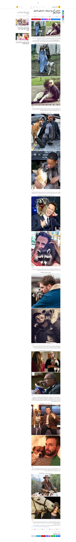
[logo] (56, 7)
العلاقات (28, 31)
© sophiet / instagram (57, 106)
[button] (27, 26)
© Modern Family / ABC (57, 395)
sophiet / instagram (41, 526)
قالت (59, 110)
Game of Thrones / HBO (34, 526)
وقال (59, 469)
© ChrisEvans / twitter (57, 466)
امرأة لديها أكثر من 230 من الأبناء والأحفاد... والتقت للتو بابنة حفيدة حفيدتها (23, 28)
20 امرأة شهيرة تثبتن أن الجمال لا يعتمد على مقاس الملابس (22, 43)
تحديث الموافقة (27, 13)
